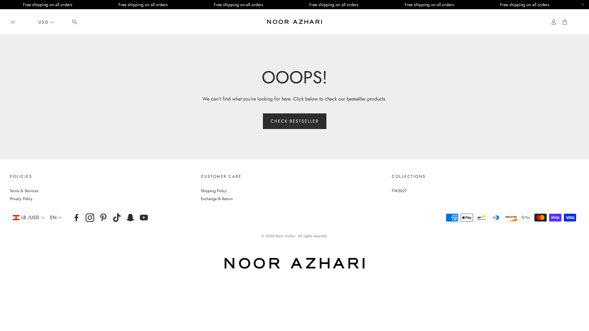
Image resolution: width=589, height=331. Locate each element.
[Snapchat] (130, 217)
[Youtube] (144, 217)
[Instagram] (90, 217)
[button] (13, 22)
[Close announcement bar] (582, 4)
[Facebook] (76, 217)
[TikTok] (117, 217)
